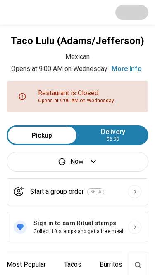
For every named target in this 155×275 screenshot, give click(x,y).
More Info (127, 69)
